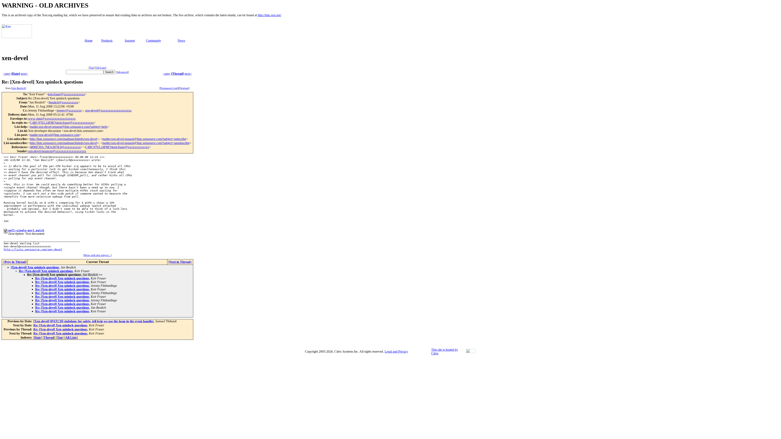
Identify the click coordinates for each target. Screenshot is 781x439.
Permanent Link (169, 88)
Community (153, 40)
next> (24, 73)
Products (106, 40)
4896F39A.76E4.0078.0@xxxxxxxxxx (55, 147)
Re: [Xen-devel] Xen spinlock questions (46, 271)
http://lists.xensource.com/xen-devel (33, 249)
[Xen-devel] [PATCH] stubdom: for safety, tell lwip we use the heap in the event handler (93, 321)
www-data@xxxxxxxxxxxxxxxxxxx (52, 118)
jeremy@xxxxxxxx (69, 110)
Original (184, 88)
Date (15, 73)
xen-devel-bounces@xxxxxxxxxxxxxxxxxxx (57, 151)
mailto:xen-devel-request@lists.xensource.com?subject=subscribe (144, 139)
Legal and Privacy (396, 351)
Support (130, 40)
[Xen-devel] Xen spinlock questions (35, 267)
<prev (7, 73)
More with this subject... (97, 255)
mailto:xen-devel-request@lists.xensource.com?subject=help (68, 126)
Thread (177, 73)
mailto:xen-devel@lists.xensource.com (54, 135)
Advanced (122, 72)
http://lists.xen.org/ (269, 15)
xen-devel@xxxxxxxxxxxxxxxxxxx (108, 110)
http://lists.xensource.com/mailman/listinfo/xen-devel (63, 139)
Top (91, 67)
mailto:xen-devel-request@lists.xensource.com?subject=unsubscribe (145, 143)
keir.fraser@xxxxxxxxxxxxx (66, 94)
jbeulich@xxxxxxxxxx (63, 102)
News (181, 40)
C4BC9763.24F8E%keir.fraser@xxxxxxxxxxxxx (62, 122)
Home (89, 40)
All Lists (100, 67)
